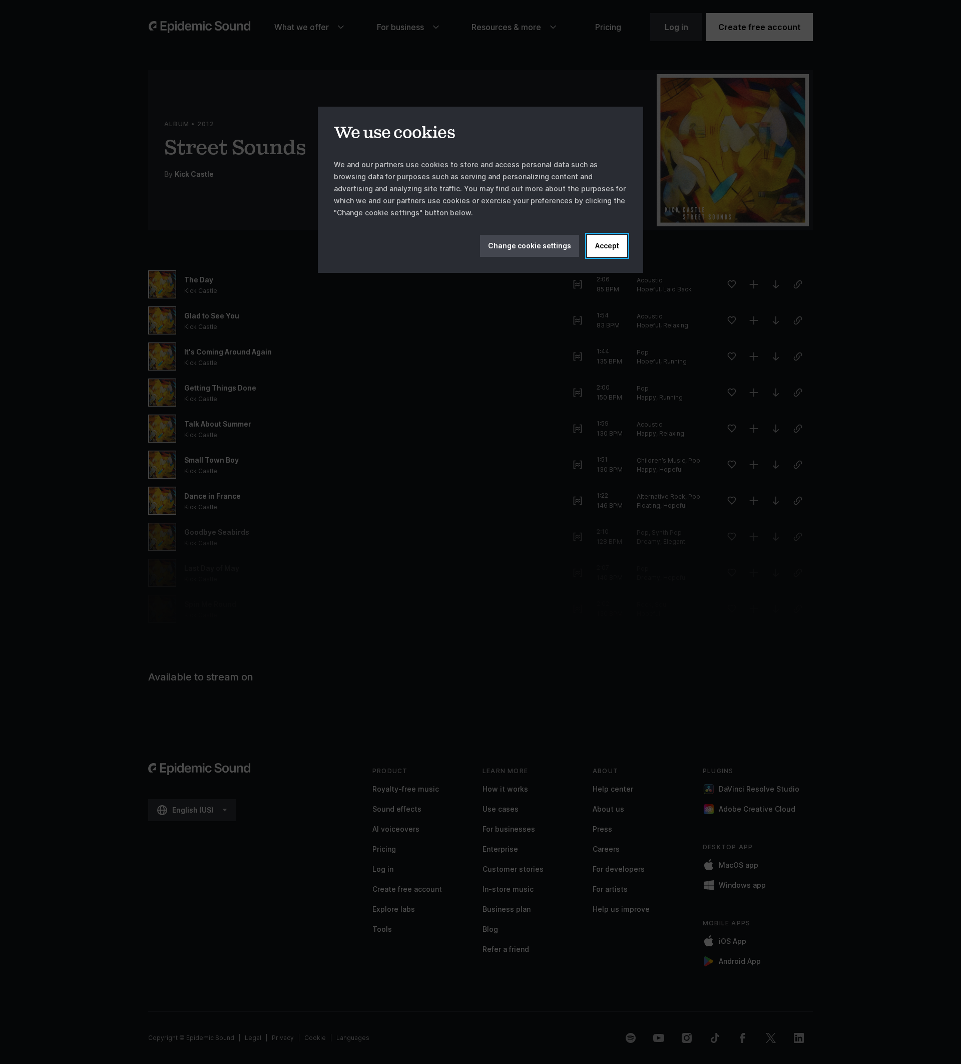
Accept (607, 245)
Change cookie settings (529, 245)
